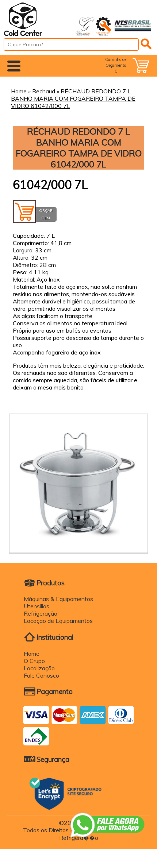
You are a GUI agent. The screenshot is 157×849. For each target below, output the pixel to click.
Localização (39, 668)
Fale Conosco (41, 675)
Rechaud (43, 91)
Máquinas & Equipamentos (58, 598)
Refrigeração (40, 613)
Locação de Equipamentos (58, 620)
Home (19, 91)
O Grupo (34, 660)
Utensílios (36, 606)
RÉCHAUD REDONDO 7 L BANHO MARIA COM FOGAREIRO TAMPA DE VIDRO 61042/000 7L (73, 98)
